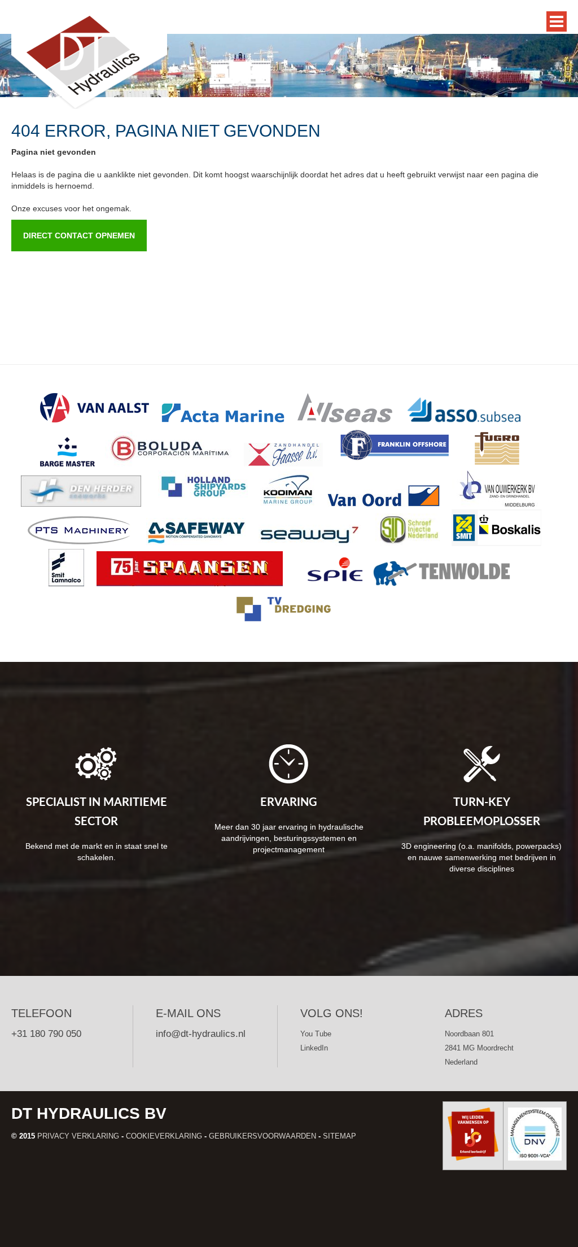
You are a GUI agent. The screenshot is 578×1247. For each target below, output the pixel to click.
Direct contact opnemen (79, 235)
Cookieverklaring (164, 1136)
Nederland (461, 1062)
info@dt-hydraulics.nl (201, 1033)
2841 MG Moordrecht (479, 1048)
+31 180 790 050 (46, 1033)
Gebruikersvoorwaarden (262, 1136)
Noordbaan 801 (469, 1034)
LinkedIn (314, 1048)
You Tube (315, 1034)
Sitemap (339, 1136)
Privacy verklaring (78, 1136)
